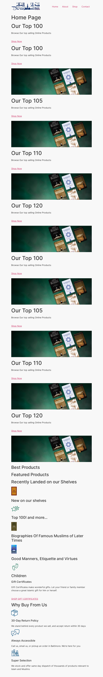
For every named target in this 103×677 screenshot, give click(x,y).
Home (55, 6)
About (65, 6)
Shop (75, 6)
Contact (86, 6)
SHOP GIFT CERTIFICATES (24, 598)
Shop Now (16, 41)
